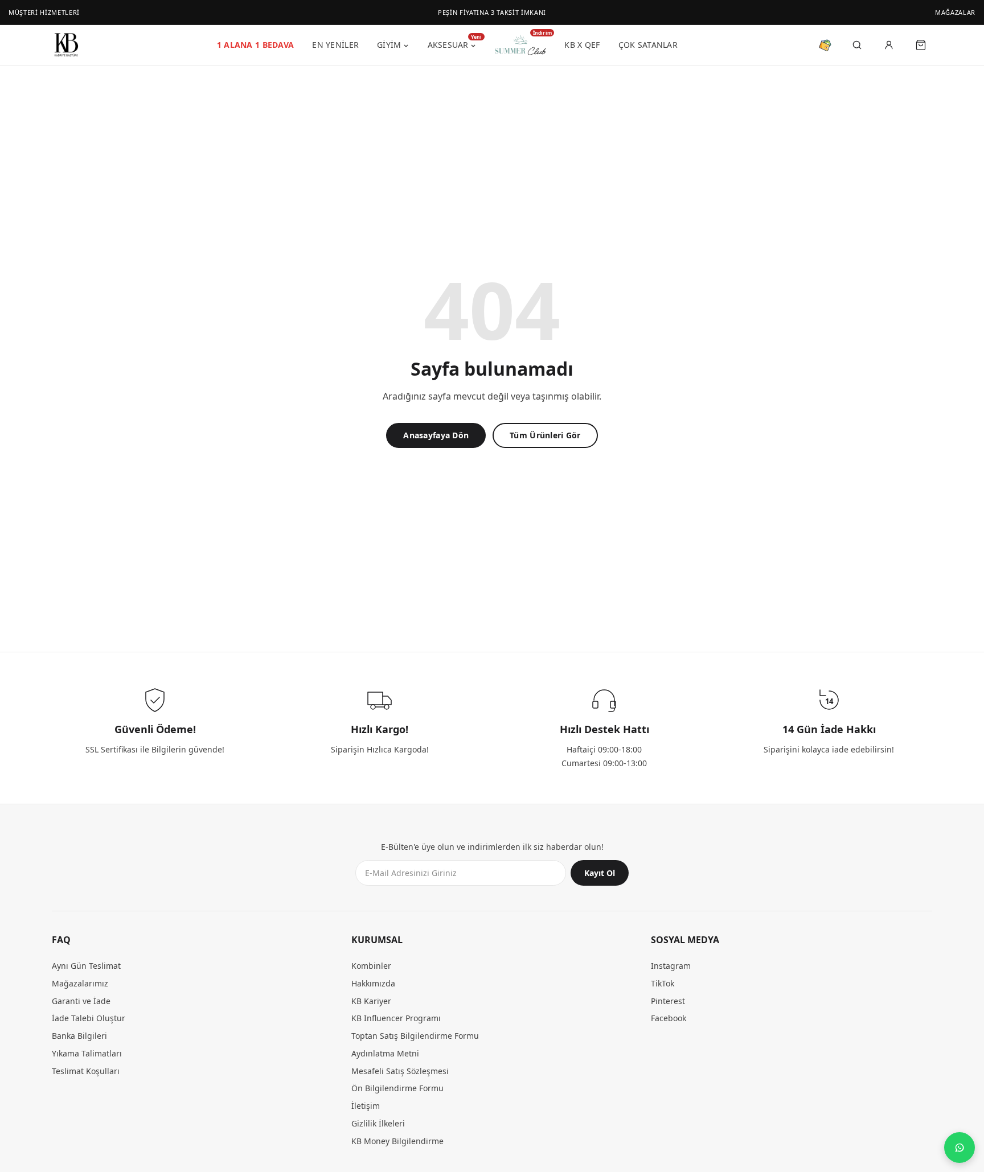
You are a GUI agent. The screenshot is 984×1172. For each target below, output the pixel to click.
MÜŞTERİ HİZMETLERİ (44, 12)
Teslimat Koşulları (86, 1071)
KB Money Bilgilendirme (397, 1141)
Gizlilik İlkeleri (378, 1123)
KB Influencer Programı (396, 1018)
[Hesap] (889, 45)
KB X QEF (582, 44)
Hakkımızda (373, 983)
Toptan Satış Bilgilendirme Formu (415, 1036)
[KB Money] (825, 45)
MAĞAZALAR (955, 12)
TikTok (662, 983)
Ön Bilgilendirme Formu (397, 1088)
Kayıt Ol (599, 873)
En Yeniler (335, 44)
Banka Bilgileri (79, 1036)
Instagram (671, 966)
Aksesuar (452, 43)
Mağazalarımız (80, 983)
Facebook (668, 1018)
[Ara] (857, 45)
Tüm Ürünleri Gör (545, 435)
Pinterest (668, 1001)
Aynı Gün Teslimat (86, 966)
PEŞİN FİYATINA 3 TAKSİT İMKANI (492, 12)
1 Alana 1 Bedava (255, 44)
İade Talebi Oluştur (88, 1018)
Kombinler (371, 966)
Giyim (389, 44)
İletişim (365, 1106)
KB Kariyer (371, 1001)
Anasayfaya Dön (436, 435)
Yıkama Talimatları (87, 1053)
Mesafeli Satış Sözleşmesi (400, 1071)
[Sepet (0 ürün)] (920, 45)
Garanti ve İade (81, 1001)
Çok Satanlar (648, 44)
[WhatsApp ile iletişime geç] (959, 1147)
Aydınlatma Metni (385, 1053)
